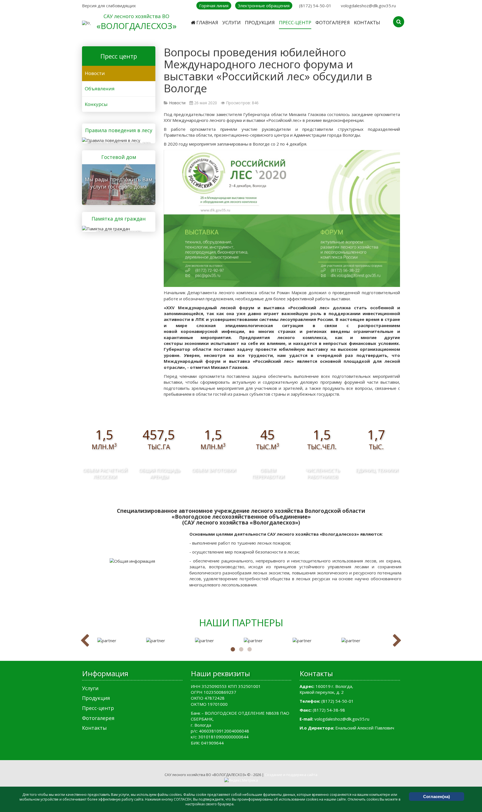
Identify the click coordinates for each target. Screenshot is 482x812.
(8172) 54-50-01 (315, 5)
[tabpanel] (119, 641)
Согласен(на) (436, 796)
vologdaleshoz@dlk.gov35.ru (368, 5)
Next (397, 641)
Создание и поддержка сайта (291, 774)
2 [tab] (241, 649)
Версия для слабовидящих (109, 5)
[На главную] (86, 22)
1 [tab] (232, 649)
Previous (85, 641)
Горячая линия (213, 5)
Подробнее (116, 139)
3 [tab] (249, 649)
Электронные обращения (264, 5)
